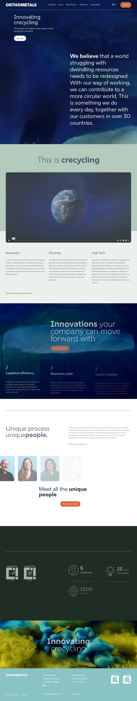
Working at (84, 5)
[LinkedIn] (56, 685)
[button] (115, 5)
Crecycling (51, 5)
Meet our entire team (70, 504)
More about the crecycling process (18, 292)
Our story (20, 38)
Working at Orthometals (76, 443)
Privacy (25, 695)
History (60, 5)
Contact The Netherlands (52, 694)
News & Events (71, 5)
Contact (125, 5)
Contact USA (76, 694)
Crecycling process (60, 347)
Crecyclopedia (95, 5)
